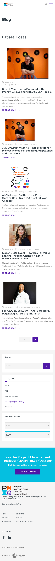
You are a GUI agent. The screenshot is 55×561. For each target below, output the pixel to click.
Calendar (5, 518)
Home (4, 514)
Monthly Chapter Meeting (14, 402)
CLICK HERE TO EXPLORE (27, 471)
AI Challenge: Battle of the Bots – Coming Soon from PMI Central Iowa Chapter (24, 198)
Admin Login (6, 522)
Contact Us (20, 514)
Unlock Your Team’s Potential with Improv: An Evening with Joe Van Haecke (27, 90)
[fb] (3, 537)
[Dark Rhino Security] (19, 555)
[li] (9, 537)
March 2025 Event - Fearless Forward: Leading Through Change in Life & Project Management (26, 256)
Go (46, 366)
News (7, 386)
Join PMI (19, 518)
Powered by (6, 555)
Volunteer (8, 407)
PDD (6, 391)
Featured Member (11, 396)
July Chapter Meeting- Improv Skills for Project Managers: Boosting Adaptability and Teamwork (27, 151)
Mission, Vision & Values (24, 522)
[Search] (46, 4)
